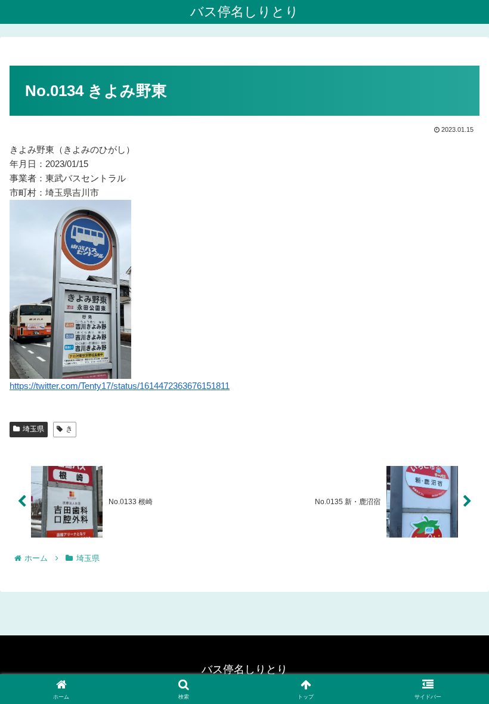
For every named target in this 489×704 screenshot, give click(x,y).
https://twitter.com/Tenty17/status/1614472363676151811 (120, 386)
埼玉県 (33, 429)
